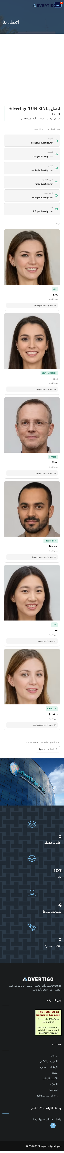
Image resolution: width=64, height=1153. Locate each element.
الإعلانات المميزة (49, 1067)
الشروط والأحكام (49, 1061)
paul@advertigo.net (44, 473)
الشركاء (54, 1084)
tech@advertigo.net (42, 197)
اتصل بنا (53, 1089)
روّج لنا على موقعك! (47, 1095)
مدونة (55, 1072)
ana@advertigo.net (44, 389)
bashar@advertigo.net (42, 557)
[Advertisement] (32, 67)
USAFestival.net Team (35, 742)
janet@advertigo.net (43, 305)
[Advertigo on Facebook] (53, 1125)
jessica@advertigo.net (42, 725)
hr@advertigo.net (44, 184)
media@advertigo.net (42, 170)
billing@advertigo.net (42, 142)
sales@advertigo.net (42, 156)
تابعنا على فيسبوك (46, 749)
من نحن (54, 1055)
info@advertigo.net (43, 211)
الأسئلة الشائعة (50, 1078)
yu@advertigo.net (45, 641)
